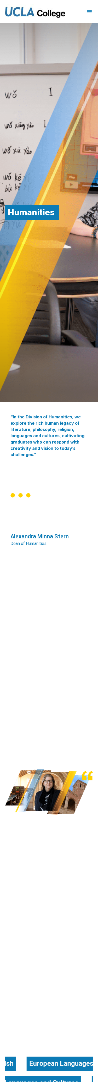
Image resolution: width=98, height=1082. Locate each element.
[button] (89, 11)
